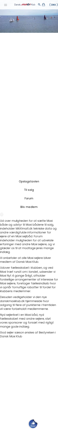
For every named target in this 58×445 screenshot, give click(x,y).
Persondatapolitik (34, 438)
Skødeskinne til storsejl (15, 385)
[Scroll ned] (1, 214)
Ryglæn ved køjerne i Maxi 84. (19, 399)
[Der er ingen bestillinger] (43, 5)
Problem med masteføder (17, 392)
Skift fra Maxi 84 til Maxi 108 (18, 351)
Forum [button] (29, 198)
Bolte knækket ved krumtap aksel (22, 372)
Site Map (19, 438)
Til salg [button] (29, 190)
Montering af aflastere (15, 358)
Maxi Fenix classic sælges (17, 412)
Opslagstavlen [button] (29, 181)
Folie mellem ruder (12, 365)
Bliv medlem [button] (29, 207)
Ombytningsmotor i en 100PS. (19, 406)
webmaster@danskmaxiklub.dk (29, 433)
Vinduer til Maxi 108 (12, 378)
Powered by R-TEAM (43, 441)
